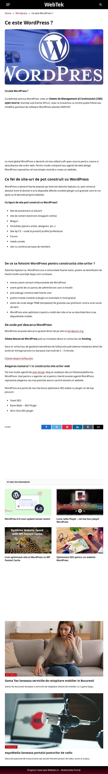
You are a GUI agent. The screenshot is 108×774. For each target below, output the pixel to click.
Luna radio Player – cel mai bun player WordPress (78, 521)
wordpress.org (75, 331)
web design (38, 372)
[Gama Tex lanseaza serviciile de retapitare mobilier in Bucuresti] (54, 648)
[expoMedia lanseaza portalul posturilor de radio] (54, 721)
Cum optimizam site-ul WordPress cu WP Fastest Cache (27, 559)
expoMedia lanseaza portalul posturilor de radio (38, 753)
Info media (11, 675)
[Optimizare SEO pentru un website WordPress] (80, 540)
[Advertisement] (54, 134)
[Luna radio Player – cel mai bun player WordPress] (80, 502)
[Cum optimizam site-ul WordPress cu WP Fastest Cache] (28, 540)
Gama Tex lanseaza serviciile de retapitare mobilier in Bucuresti (49, 681)
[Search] (100, 4)
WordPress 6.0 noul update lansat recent (27, 519)
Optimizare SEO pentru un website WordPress (76, 559)
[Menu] (8, 4)
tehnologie (11, 747)
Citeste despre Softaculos (19, 358)
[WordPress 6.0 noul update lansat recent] (28, 502)
